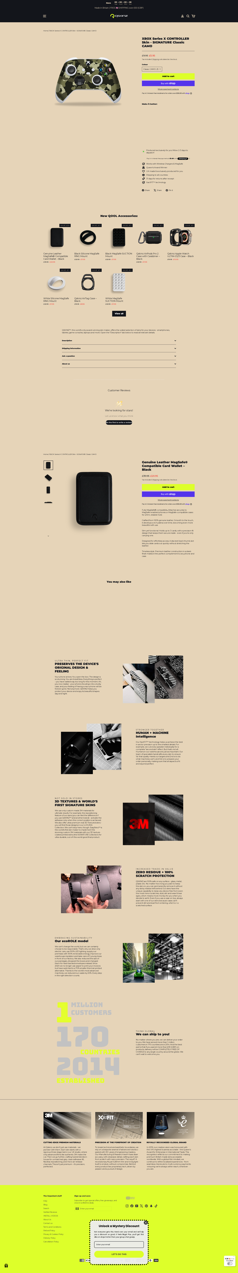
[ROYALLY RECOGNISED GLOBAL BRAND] (171, 1125)
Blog (45, 1205)
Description (67, 341)
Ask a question (68, 356)
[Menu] (234, 1257)
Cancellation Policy (51, 1242)
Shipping (155, 59)
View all (119, 313)
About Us (47, 1219)
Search (46, 1208)
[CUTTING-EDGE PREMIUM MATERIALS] (67, 1125)
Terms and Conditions (52, 1227)
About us (66, 364)
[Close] (146, 1223)
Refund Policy (49, 1230)
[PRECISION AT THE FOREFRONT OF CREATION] (119, 1125)
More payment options (168, 89)
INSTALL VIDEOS (50, 1216)
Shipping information (71, 348)
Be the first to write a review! (119, 422)
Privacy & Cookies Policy (53, 1234)
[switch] (229, 1263)
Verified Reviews (50, 1212)
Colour (145, 64)
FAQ (45, 1201)
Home (45, 31)
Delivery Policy (49, 1238)
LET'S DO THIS (119, 1254)
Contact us (47, 1223)
